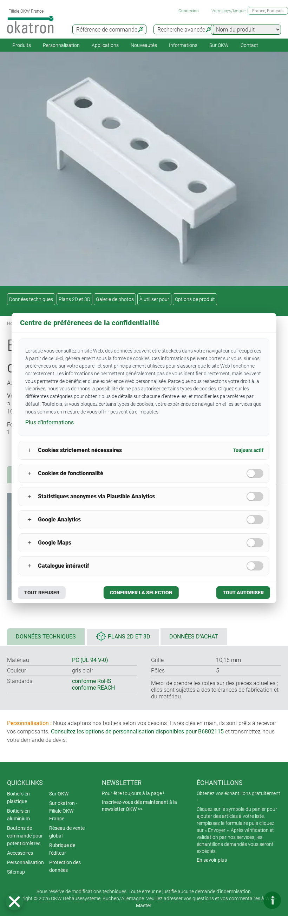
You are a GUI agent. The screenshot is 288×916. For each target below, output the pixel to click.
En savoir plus (212, 860)
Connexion (188, 10)
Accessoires (20, 853)
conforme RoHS (91, 681)
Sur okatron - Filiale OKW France (63, 810)
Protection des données (65, 866)
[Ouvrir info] (272, 900)
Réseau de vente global (67, 832)
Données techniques (31, 299)
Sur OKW (219, 45)
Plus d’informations (49, 422)
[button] (14, 901)
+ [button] (29, 450)
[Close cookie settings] (14, 901)
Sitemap (16, 872)
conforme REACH (93, 687)
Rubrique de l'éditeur (62, 849)
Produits (21, 45)
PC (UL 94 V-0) (90, 660)
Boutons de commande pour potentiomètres (25, 835)
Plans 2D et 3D (74, 299)
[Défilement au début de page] (251, 900)
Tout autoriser (243, 592)
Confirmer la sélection (141, 592)
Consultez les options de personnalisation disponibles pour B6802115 (137, 731)
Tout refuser (41, 592)
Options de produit (195, 299)
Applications (105, 45)
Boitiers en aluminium (18, 814)
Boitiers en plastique (18, 797)
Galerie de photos (115, 299)
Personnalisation (61, 45)
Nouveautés (144, 45)
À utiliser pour (154, 299)
